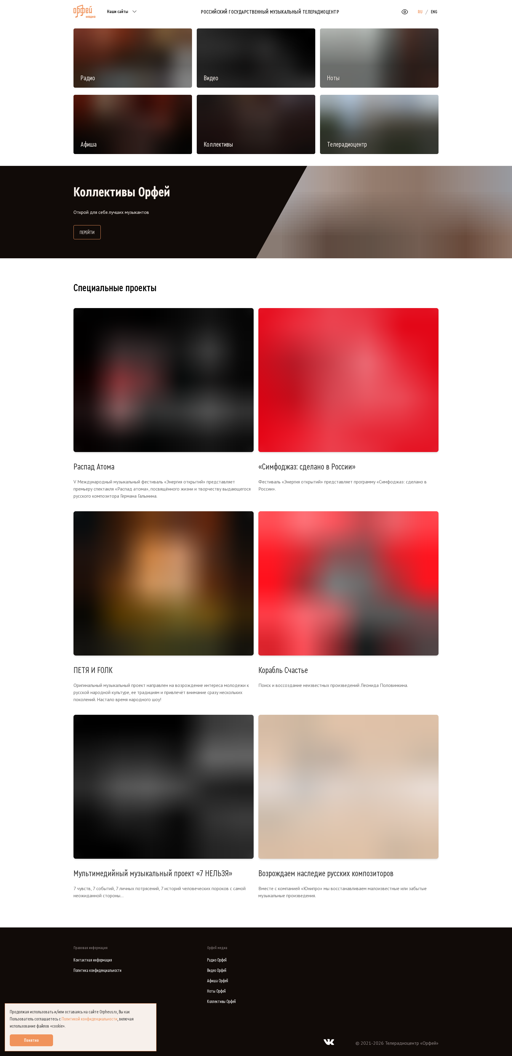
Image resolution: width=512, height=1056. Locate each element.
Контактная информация (92, 960)
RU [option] (420, 11)
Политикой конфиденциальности (89, 1019)
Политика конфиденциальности (97, 970)
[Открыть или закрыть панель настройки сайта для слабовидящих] (405, 12)
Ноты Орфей (216, 991)
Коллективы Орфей (221, 1001)
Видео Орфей (216, 970)
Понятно (31, 1040)
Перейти (90, 232)
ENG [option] (434, 11)
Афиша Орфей (217, 981)
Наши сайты (117, 11)
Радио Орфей (217, 960)
